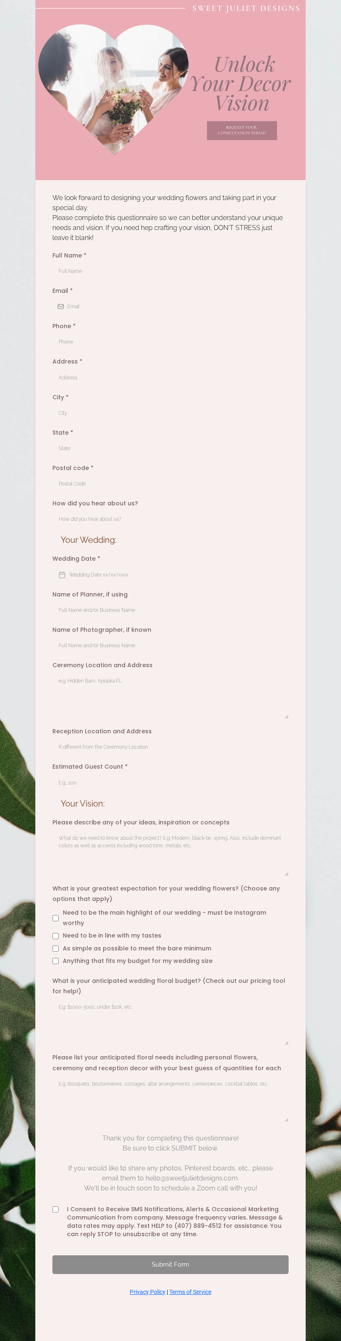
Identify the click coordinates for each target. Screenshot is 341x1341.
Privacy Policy (148, 1292)
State (62, 432)
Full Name (69, 255)
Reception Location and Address (102, 731)
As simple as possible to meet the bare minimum (137, 948)
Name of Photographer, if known (101, 630)
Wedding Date (76, 558)
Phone (64, 326)
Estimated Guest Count (90, 766)
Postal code (73, 468)
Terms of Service (190, 1292)
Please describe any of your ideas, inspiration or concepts (141, 822)
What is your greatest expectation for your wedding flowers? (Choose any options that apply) (166, 893)
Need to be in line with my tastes (112, 935)
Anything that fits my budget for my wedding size (138, 961)
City (60, 397)
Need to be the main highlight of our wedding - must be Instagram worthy (164, 917)
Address (67, 361)
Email (62, 291)
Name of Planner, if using (90, 594)
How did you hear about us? (95, 503)
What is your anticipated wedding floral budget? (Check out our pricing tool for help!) (168, 986)
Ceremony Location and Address (102, 665)
